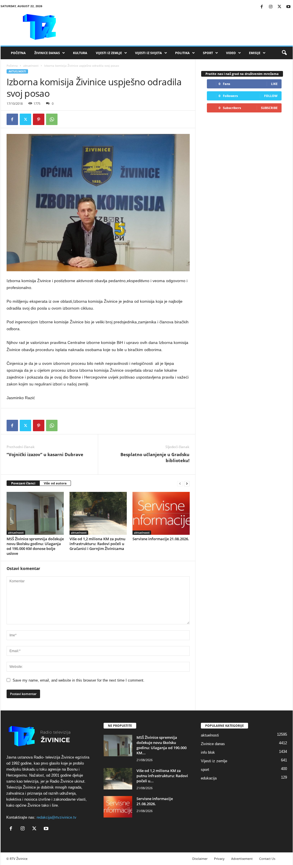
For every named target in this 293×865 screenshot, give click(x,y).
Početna (18, 53)
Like (274, 84)
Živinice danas (47, 53)
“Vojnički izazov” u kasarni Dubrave (45, 454)
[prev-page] (180, 483)
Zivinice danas (213, 744)
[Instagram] (270, 7)
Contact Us (267, 858)
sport (205, 769)
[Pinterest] (38, 119)
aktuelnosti (31, 66)
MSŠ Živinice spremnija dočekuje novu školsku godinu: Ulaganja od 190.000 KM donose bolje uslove (35, 546)
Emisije (254, 53)
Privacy (219, 858)
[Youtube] (288, 7)
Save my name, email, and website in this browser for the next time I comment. (78, 680)
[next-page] (187, 483)
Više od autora (55, 483)
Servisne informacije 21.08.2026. (160, 538)
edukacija (209, 778)
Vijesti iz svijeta (148, 53)
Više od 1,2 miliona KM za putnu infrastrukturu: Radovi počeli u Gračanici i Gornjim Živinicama (97, 543)
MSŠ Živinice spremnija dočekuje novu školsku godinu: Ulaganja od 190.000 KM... (161, 745)
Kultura (80, 53)
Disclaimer (199, 858)
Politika (182, 53)
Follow (271, 96)
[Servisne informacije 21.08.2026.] (161, 513)
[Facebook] (261, 7)
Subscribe (269, 108)
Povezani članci (23, 483)
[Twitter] (279, 7)
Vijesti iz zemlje (109, 53)
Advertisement (242, 858)
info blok (208, 752)
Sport (208, 53)
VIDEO (231, 53)
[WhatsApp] (52, 119)
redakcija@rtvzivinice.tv (56, 817)
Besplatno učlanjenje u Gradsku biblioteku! (154, 457)
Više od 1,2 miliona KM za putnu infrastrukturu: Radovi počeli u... (162, 775)
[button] (284, 53)
